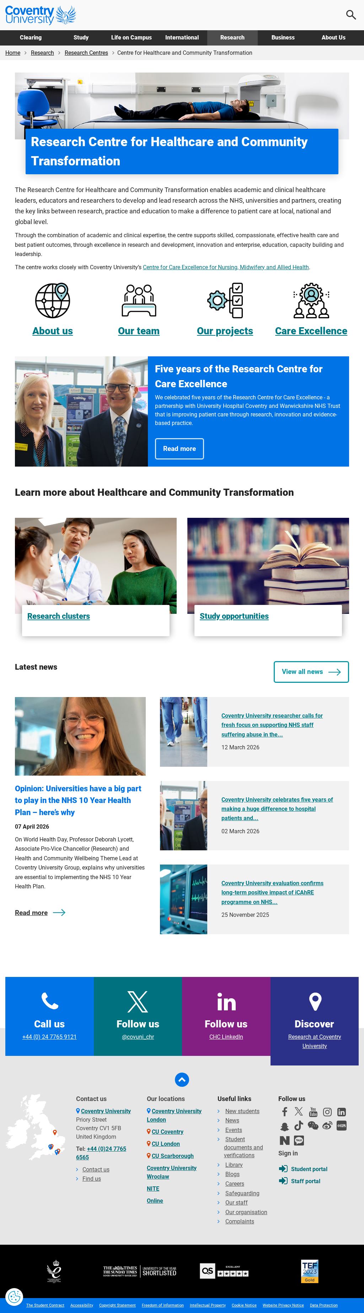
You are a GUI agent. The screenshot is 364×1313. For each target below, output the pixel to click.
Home (12, 52)
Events (233, 1130)
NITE (153, 1188)
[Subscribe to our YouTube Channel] (313, 1114)
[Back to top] (182, 1080)
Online (155, 1200)
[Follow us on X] (299, 1111)
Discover (314, 1034)
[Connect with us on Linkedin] (341, 1114)
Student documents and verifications (243, 1147)
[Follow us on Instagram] (327, 1114)
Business (283, 37)
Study (81, 37)
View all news (302, 672)
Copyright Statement (117, 1305)
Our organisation (246, 1212)
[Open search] (351, 15)
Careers (234, 1183)
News (232, 1120)
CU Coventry (167, 1131)
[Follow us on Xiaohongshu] (341, 1126)
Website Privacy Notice (283, 1305)
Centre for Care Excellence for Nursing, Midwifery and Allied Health (226, 267)
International (182, 37)
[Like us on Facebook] (284, 1114)
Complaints (239, 1221)
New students (242, 1111)
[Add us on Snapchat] (284, 1129)
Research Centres (86, 52)
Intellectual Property (208, 1305)
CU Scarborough (173, 1156)
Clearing (31, 37)
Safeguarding (242, 1193)
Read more (179, 449)
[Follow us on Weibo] (327, 1126)
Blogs (232, 1174)
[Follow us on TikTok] (299, 1126)
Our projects (225, 331)
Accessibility (81, 1305)
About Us (334, 37)
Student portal (309, 1169)
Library (234, 1165)
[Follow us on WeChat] (313, 1126)
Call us (49, 1029)
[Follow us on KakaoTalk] (299, 1140)
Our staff (236, 1202)
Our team (139, 331)
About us (52, 331)
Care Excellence (311, 331)
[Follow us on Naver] (284, 1140)
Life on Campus (131, 37)
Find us (91, 1178)
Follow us (138, 1029)
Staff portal (305, 1181)
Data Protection (324, 1305)
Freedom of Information (163, 1305)
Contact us (95, 1169)
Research (232, 37)
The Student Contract (45, 1305)
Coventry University (106, 1111)
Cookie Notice (244, 1305)
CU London (166, 1144)
